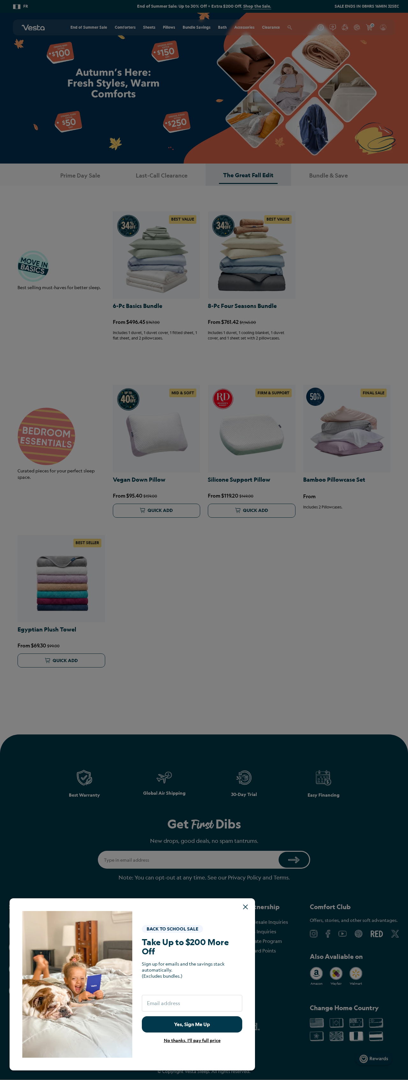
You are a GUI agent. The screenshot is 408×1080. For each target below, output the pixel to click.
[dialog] (204, 540)
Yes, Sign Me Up (192, 1024)
